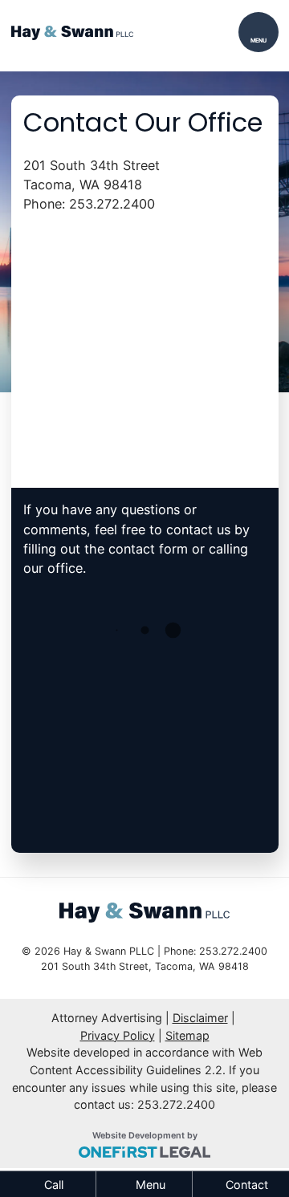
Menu (258, 40)
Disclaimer (200, 1018)
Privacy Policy (117, 1035)
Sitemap (187, 1035)
